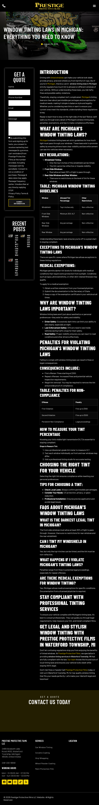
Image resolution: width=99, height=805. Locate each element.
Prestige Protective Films (69, 653)
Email (10, 108)
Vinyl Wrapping (41, 758)
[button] (94, 6)
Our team (72, 659)
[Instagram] (15, 782)
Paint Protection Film (44, 769)
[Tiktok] (20, 782)
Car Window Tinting (43, 747)
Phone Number (15, 97)
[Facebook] (4, 782)
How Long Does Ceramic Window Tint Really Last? (18, 267)
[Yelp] (26, 782)
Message (12, 118)
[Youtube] (9, 782)
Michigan (51, 83)
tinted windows (57, 77)
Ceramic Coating (42, 753)
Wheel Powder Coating (45, 763)
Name (11, 86)
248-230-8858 (8, 763)
